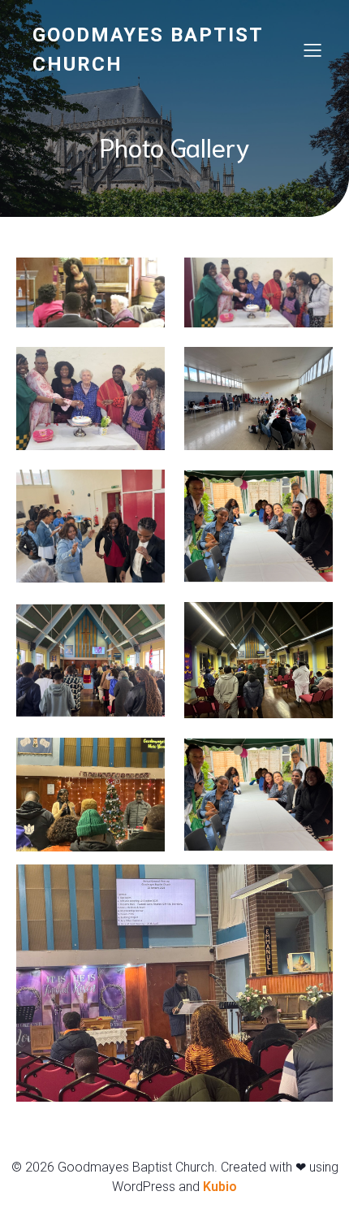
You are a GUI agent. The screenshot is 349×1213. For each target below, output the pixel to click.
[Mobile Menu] (312, 49)
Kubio (220, 1186)
